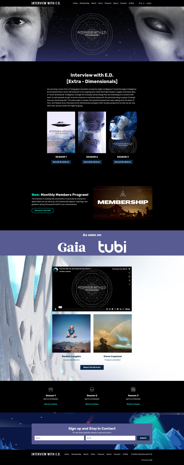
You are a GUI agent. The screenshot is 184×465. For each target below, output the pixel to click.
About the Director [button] (92, 367)
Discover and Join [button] (43, 210)
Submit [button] (143, 438)
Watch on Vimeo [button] (50, 404)
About (115, 3)
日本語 (131, 3)
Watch (93, 3)
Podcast (108, 3)
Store (100, 3)
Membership (84, 3)
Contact (123, 3)
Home (75, 3)
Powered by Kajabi (146, 460)
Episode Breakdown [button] (61, 162)
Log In (148, 3)
